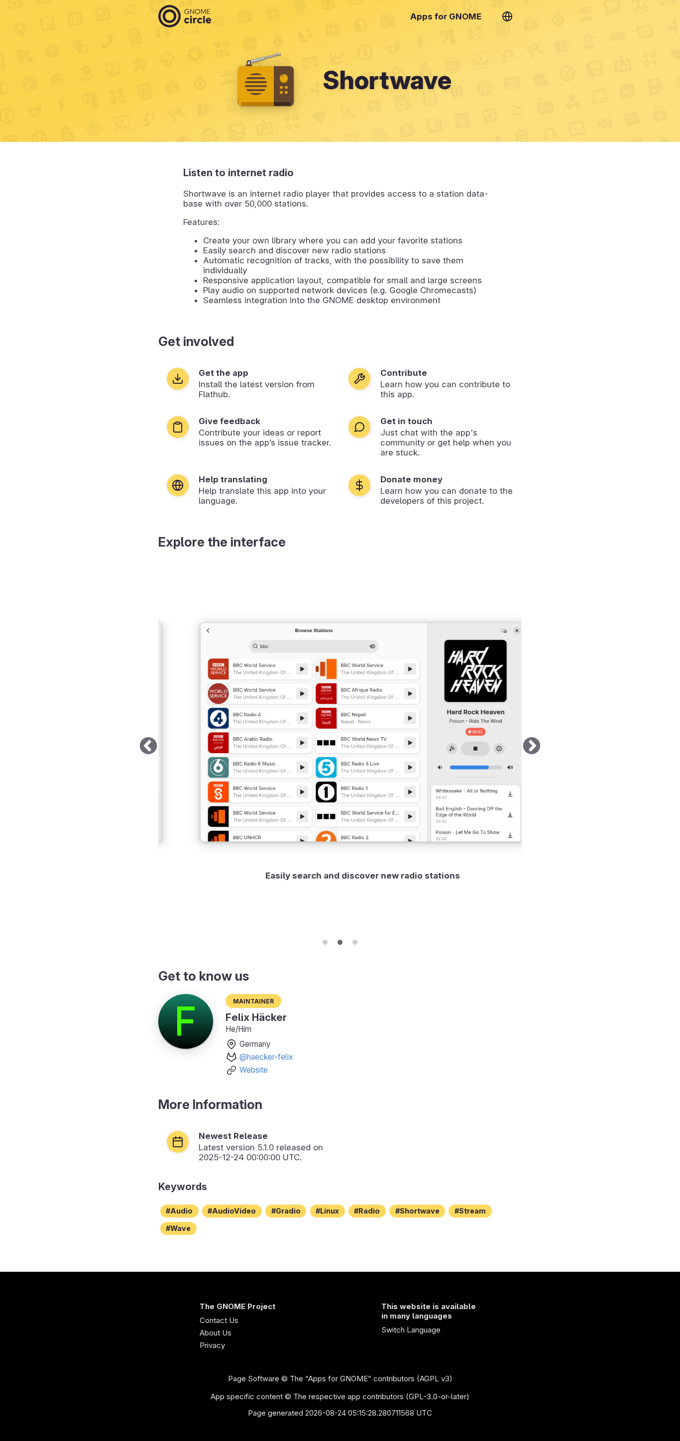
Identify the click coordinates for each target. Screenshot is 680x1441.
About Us (215, 1332)
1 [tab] (325, 941)
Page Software (253, 1378)
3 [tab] (355, 941)
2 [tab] (340, 941)
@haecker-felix (266, 1057)
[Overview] (184, 16)
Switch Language (411, 1329)
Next (532, 746)
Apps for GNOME (445, 16)
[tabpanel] (340, 746)
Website (253, 1070)
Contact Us (219, 1320)
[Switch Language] (507, 16)
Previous (148, 746)
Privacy (212, 1345)
